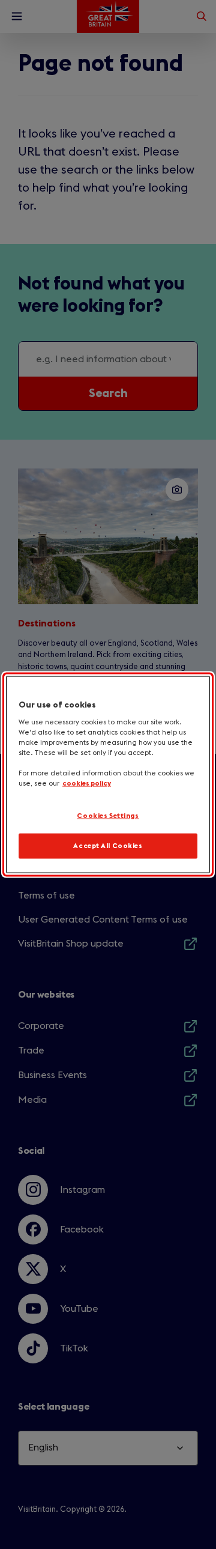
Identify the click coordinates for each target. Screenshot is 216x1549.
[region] (108, 774)
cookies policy (86, 783)
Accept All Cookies (107, 846)
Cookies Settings (108, 815)
